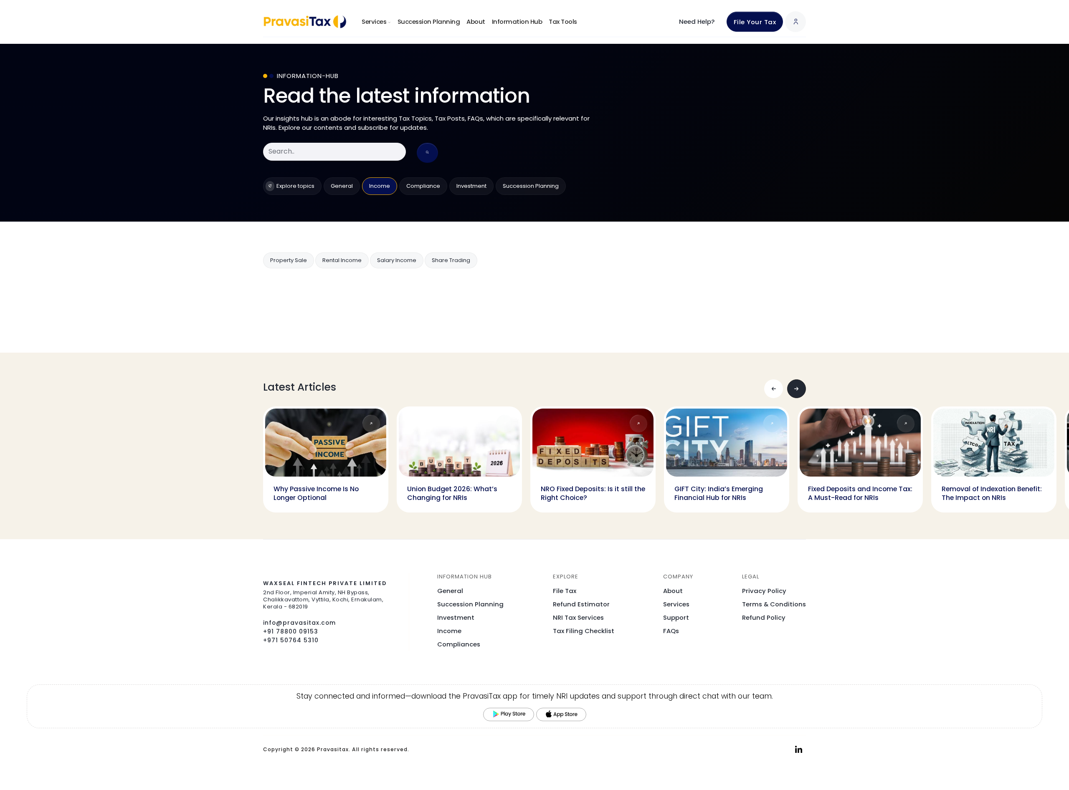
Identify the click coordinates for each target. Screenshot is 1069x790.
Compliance (423, 186)
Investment (471, 186)
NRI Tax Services (578, 617)
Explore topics (295, 186)
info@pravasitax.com (299, 622)
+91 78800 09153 (290, 631)
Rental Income (342, 260)
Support (676, 617)
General (342, 186)
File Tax (564, 590)
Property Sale (288, 260)
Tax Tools (563, 21)
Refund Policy (763, 617)
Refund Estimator (581, 604)
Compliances (458, 644)
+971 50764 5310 (291, 640)
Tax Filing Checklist (583, 630)
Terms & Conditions (774, 604)
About (475, 21)
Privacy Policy (764, 590)
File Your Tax (755, 22)
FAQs (671, 630)
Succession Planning (429, 21)
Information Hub (517, 21)
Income (379, 186)
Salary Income (396, 260)
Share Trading (451, 260)
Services (676, 604)
